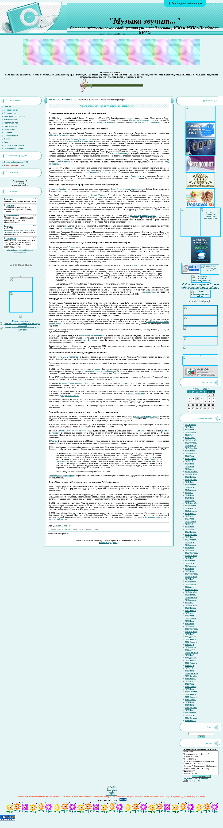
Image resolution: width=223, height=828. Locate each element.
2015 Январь (190, 514)
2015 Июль (189, 527)
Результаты (188, 779)
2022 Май (189, 668)
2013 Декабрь (191, 479)
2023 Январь (190, 679)
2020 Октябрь (191, 631)
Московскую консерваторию (114, 154)
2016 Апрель (190, 545)
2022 (59, 100)
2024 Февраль (191, 697)
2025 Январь (190, 710)
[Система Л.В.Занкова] (200, 764)
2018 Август (190, 587)
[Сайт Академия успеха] (21, 312)
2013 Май (189, 461)
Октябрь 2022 (201, 389)
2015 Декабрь (191, 534)
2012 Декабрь (191, 448)
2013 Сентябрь (191, 472)
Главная (101, 34)
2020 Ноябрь (190, 634)
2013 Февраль (191, 453)
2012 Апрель (190, 432)
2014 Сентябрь (191, 503)
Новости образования (14, 162)
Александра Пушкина (98, 172)
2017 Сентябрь (191, 574)
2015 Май (189, 524)
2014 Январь (190, 482)
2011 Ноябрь (190, 424)
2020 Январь (190, 610)
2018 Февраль (191, 582)
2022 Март (189, 665)
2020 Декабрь (191, 637)
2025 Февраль (191, 713)
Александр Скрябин (57, 189)
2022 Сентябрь (191, 673)
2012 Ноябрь (190, 445)
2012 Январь (190, 427)
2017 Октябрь (191, 576)
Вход (115, 543)
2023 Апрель (190, 686)
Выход (122, 34)
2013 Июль (189, 466)
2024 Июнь (189, 702)
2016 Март (189, 542)
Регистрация (112, 34)
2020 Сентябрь (191, 629)
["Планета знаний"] (200, 757)
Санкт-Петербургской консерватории (76, 141)
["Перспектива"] (200, 759)
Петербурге (64, 135)
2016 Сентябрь (191, 553)
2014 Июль (189, 498)
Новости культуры (12, 165)
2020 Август (190, 626)
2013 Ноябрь (190, 477)
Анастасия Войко (63, 526)
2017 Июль (189, 571)
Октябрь (67, 100)
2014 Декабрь (191, 511)
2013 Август (190, 469)
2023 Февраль (191, 681)
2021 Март (189, 645)
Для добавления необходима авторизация (20, 251)
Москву (137, 265)
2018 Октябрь (191, 592)
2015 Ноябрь (190, 532)
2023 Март (189, 684)
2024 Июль (189, 705)
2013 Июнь (189, 464)
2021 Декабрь (191, 658)
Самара (140, 431)
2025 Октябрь (191, 718)
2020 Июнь (189, 621)
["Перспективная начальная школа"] (200, 761)
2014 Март (189, 487)
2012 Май (189, 435)
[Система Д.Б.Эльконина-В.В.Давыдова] (200, 766)
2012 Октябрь (191, 443)
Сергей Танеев (63, 162)
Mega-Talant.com (21, 321)
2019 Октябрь (191, 605)
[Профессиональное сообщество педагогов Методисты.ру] (210, 236)
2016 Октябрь (191, 555)
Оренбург (129, 383)
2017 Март (189, 563)
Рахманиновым (67, 228)
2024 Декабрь (191, 707)
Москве (131, 118)
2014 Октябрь (191, 506)
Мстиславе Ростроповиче (147, 122)
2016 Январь (190, 537)
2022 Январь (190, 660)
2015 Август (190, 529)
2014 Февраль (191, 485)
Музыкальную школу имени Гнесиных (99, 371)
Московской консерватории (141, 120)
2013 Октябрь (191, 474)
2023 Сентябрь (191, 692)
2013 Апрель (190, 458)
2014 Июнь (189, 495)
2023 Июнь (189, 689)
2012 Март (189, 430)
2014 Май (189, 493)
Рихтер (72, 247)
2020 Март (189, 616)
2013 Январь (190, 451)
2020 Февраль (191, 613)
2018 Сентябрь (191, 590)
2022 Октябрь (191, 676)
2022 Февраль (191, 663)
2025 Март (189, 715)
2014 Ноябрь (190, 508)
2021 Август (190, 650)
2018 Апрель (190, 584)
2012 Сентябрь (191, 440)
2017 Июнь (189, 569)
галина (95, 529)
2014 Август (190, 500)
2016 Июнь (189, 548)
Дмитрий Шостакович (88, 340)
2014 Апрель (190, 490)
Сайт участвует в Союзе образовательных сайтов (200, 286)
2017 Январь (190, 561)
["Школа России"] (200, 773)
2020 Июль (189, 624)
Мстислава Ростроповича (69, 357)
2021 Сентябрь (191, 652)
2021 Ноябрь (190, 655)
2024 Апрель (190, 700)
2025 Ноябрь (190, 721)
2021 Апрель (190, 647)
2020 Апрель (190, 618)
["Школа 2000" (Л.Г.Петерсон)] (200, 769)
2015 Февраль (191, 516)
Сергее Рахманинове (106, 122)
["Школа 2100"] (200, 771)
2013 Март (189, 456)
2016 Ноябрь (190, 558)
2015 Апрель (190, 521)
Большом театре (138, 176)
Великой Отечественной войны (74, 383)
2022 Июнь (189, 671)
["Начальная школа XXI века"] (200, 754)
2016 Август (190, 550)
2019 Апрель (190, 600)
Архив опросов (201, 779)
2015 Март (189, 519)
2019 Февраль (191, 597)
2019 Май (189, 603)
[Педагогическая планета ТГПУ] (21, 290)
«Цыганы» (113, 172)
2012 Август (190, 438)
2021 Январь (190, 639)
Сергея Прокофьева (135, 393)
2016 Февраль (191, 540)
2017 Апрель (190, 566)
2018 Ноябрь (190, 595)
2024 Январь (190, 694)
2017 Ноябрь (190, 579)
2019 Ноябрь (190, 608)
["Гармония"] (200, 752)
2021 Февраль (191, 642)
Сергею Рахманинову (81, 139)
